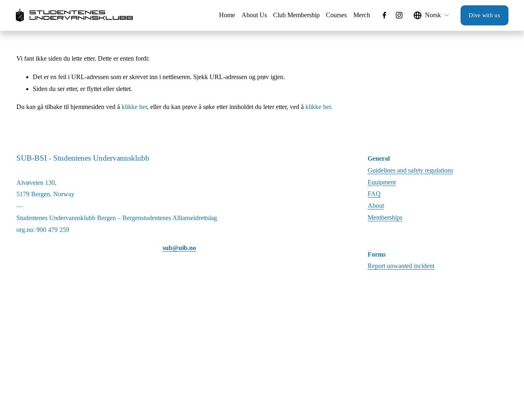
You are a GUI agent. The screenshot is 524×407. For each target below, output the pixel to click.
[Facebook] (384, 15)
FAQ (374, 193)
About (376, 205)
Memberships (385, 217)
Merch (361, 14)
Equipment (382, 182)
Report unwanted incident (401, 265)
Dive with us (484, 15)
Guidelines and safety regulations (410, 170)
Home (227, 14)
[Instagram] (399, 15)
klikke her (134, 106)
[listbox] (431, 15)
